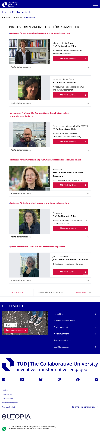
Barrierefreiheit (8, 407)
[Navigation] (95, 4)
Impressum (7, 394)
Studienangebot (61, 327)
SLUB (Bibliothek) (61, 347)
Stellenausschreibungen (64, 321)
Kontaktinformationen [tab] (21, 67)
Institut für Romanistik (16, 12)
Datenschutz (7, 399)
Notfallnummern (61, 334)
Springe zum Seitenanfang (83, 407)
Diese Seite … (82, 292)
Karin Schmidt (17, 292)
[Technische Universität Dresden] (9, 4)
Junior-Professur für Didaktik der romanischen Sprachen (37, 247)
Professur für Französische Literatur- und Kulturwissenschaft (40, 34)
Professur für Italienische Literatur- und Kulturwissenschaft (39, 203)
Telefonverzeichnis (62, 340)
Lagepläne (58, 314)
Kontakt (5, 390)
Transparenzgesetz (10, 403)
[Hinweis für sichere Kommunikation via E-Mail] (85, 58)
